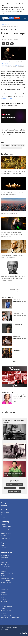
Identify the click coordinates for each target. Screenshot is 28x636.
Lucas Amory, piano (17, 324)
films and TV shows (6, 98)
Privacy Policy (4, 627)
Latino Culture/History (10, 488)
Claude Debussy (6, 145)
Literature (21, 488)
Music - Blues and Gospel (14, 491)
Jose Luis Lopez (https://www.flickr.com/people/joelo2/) (12, 64)
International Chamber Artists (20, 349)
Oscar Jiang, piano (17, 336)
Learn (7, 291)
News (20, 148)
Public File (19, 627)
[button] (21, 18)
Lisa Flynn (15, 396)
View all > (15, 361)
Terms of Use (12, 627)
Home (2, 24)
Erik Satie (14, 145)
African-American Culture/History (14, 484)
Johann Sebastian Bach (11, 148)
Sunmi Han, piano (17, 299)
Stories (7, 24)
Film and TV (21, 145)
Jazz (3, 148)
